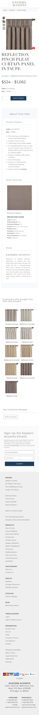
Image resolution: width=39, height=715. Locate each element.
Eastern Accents (11, 481)
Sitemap (8, 662)
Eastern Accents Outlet (13, 511)
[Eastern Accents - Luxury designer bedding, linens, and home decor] (19, 4)
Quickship (9, 561)
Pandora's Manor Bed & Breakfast (17, 520)
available (23, 169)
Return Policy (10, 653)
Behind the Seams (12, 605)
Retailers (8, 581)
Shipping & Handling (12, 650)
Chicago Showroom (12, 584)
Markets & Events (11, 587)
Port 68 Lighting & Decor (14, 517)
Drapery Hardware (12, 543)
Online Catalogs (11, 596)
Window (12, 10)
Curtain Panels (21, 10)
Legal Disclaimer (11, 656)
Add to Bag (18, 98)
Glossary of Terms (11, 638)
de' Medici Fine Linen (13, 484)
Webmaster (9, 659)
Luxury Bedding (11, 531)
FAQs (7, 635)
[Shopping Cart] (36, 4)
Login (7, 617)
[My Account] (34, 4)
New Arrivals (10, 528)
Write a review (11, 417)
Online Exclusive (11, 558)
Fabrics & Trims (11, 555)
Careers (8, 644)
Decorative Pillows (12, 534)
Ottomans (9, 549)
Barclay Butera (10, 496)
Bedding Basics (11, 552)
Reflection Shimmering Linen (24, 76)
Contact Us (9, 572)
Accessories (9, 537)
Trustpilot (19, 678)
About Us (8, 569)
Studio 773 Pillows (12, 490)
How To (8, 632)
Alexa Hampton (11, 505)
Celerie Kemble (10, 502)
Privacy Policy (14, 445)
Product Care (10, 629)
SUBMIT (19, 464)
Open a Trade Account (13, 620)
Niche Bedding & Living (13, 487)
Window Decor (10, 540)
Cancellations (10, 641)
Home (5, 10)
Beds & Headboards (12, 546)
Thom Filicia (9, 499)
